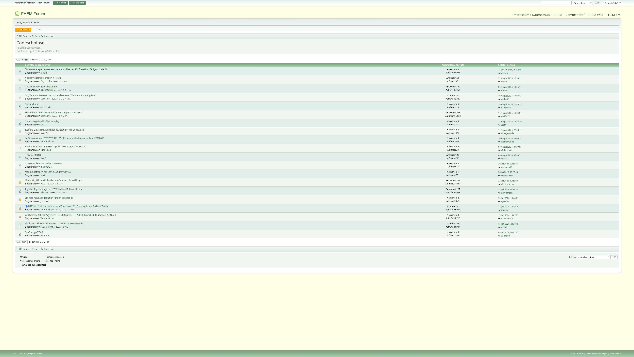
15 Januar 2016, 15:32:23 (509, 69)
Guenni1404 (507, 218)
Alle (65, 81)
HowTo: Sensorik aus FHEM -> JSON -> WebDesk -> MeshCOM (56, 146)
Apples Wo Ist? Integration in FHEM (43, 77)
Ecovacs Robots (32, 104)
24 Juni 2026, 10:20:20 (508, 206)
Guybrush (45, 81)
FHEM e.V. (613, 15)
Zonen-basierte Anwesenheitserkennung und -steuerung (54, 112)
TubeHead (45, 149)
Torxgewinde (508, 133)
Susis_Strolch (46, 226)
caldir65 (506, 99)
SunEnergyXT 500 (34, 232)
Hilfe (573, 353)
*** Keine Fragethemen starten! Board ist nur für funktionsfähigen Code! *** (66, 69)
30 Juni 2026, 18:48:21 (508, 198)
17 (66, 116)
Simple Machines (35, 354)
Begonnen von (43, 64)
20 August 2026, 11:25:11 (510, 87)
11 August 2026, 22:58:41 (510, 130)
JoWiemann (507, 192)
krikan (43, 72)
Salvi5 (43, 158)
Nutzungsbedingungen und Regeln (592, 353)
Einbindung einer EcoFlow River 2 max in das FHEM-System (54, 223)
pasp (42, 183)
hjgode (505, 210)
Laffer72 (506, 116)
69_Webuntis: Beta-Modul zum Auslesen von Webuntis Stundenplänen (60, 95)
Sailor (504, 90)
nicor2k (44, 133)
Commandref (574, 15)
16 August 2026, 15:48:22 (510, 104)
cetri (42, 124)
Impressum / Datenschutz (531, 15)
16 (64, 192)
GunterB (44, 235)
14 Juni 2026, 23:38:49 (508, 223)
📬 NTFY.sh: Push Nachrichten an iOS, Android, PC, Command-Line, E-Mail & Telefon (67, 206)
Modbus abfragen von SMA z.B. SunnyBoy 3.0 (48, 171)
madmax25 (46, 166)
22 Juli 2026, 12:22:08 (508, 180)
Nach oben (21, 242)
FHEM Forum (33, 13)
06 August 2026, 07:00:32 (510, 155)
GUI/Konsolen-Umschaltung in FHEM (43, 163)
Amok (504, 227)
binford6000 (46, 89)
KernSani (45, 98)
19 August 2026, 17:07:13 (510, 95)
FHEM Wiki (595, 15)
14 (62, 184)
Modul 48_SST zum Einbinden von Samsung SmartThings (53, 180)
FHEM (558, 15)
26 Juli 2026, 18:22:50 (508, 172)
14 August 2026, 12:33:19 (510, 121)
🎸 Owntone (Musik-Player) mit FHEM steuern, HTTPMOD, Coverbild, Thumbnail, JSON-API (70, 215)
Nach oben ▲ (615, 353)
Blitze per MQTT (33, 155)
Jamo (504, 81)
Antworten (448, 64)
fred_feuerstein (509, 184)
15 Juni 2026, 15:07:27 (508, 215)
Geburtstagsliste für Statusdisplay (42, 121)
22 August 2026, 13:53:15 (510, 78)
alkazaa (44, 192)
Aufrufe (460, 64)
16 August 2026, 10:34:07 (510, 113)
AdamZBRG (507, 175)
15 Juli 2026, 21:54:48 (508, 189)
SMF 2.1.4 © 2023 (20, 354)
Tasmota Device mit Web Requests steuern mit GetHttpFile (54, 129)
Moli (42, 175)
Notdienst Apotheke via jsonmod (41, 86)
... (46, 59)
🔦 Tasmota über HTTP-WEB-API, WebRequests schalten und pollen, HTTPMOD (65, 138)
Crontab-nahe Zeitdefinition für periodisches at (49, 197)
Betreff (29, 64)
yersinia (44, 201)
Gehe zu (572, 257)
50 (49, 59)
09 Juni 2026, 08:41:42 (508, 232)
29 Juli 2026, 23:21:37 (508, 163)
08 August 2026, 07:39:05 (510, 146)
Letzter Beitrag (506, 64)
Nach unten (22, 60)
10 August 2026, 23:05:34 (510, 138)
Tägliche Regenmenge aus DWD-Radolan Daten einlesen (53, 189)
